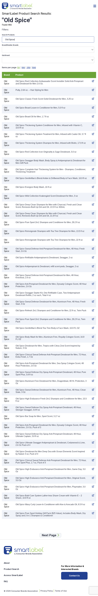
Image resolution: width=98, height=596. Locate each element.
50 (18, 67)
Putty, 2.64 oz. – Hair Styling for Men (32, 90)
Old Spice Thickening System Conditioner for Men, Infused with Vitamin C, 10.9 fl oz (49, 126)
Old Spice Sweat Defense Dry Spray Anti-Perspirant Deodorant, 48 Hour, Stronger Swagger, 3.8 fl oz (48, 408)
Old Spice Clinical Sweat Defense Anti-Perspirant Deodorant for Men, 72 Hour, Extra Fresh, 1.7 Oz (51, 355)
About (7, 563)
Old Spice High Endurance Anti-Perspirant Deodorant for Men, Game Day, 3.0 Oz (50, 470)
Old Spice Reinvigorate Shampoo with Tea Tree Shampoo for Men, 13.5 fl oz (50, 231)
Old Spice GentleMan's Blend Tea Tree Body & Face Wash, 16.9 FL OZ (48, 328)
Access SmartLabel (13, 575)
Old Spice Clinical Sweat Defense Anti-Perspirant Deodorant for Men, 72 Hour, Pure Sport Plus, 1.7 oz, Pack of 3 (51, 461)
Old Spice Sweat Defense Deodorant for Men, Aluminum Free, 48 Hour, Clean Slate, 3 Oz (51, 391)
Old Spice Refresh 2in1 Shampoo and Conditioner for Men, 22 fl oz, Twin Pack (51, 310)
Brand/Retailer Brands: (10, 45)
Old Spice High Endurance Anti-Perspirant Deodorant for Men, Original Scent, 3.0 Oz (50, 479)
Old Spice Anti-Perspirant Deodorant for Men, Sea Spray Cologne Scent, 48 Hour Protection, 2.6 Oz (50, 364)
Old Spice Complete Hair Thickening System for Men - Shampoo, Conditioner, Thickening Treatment (51, 170)
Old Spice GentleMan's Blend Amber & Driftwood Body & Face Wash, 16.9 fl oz (51, 178)
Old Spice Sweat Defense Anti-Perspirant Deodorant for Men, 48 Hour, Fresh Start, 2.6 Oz (50, 250)
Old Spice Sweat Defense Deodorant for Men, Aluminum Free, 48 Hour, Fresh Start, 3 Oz (50, 303)
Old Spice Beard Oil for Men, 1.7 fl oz (32, 116)
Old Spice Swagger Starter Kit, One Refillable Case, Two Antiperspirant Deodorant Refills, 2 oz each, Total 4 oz (48, 294)
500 (34, 67)
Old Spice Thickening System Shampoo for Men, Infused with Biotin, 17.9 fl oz (51, 143)
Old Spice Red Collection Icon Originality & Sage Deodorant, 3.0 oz (46, 152)
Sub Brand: (6, 55)
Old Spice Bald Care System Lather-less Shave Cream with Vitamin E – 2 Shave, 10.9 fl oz (49, 496)
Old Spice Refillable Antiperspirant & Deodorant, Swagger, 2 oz (44, 257)
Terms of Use (61, 591)
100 (23, 67)
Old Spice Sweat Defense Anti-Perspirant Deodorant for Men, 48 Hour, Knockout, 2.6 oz (47, 276)
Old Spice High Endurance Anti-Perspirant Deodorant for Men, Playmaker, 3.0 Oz (50, 488)
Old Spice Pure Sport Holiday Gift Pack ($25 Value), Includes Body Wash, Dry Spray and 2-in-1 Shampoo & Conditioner (51, 514)
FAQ (6, 581)
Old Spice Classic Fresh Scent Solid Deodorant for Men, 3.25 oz (45, 99)
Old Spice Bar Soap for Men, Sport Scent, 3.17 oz (38, 416)
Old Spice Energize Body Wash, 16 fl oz (34, 187)
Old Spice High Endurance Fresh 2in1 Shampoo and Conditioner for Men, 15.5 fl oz (51, 400)
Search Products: (8, 35)
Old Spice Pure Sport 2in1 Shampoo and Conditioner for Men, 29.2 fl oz (48, 222)
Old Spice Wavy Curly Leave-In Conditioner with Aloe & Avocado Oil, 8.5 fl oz (50, 504)
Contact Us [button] (74, 575)
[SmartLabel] (17, 6)
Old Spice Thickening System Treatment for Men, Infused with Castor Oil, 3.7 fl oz (51, 135)
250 (28, 67)
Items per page (9, 67)
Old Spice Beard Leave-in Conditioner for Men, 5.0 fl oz (40, 108)
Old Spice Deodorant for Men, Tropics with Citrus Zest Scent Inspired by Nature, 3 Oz (48, 347)
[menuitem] (13, 563)
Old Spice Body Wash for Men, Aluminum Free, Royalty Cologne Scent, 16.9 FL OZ (50, 338)
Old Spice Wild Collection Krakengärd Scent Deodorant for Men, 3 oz (47, 196)
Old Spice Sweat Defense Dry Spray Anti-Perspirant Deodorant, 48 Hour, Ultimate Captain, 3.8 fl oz (48, 435)
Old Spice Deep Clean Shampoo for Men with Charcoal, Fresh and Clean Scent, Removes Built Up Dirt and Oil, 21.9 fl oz (49, 214)
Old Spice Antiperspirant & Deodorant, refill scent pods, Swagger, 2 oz (47, 266)
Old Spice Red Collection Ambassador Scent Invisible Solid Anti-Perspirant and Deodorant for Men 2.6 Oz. (49, 82)
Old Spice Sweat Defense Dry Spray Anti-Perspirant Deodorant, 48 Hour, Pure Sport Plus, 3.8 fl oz (51, 373)
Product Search (11, 569)
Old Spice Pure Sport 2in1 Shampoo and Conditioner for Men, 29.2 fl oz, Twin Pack (50, 320)
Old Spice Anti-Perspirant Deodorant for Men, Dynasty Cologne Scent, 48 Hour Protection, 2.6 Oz (51, 285)
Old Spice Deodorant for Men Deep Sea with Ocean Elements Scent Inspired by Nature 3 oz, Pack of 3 (50, 452)
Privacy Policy (46, 591)
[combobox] (48, 50)
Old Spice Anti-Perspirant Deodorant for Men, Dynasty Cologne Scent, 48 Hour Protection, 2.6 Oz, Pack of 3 (51, 426)
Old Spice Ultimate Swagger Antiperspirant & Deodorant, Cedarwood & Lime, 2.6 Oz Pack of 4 (50, 444)
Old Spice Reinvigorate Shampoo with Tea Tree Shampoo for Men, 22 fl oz (49, 240)
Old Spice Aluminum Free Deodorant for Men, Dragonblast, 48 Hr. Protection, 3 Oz (51, 382)
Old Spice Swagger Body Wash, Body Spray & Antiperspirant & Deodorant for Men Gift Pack (50, 161)
